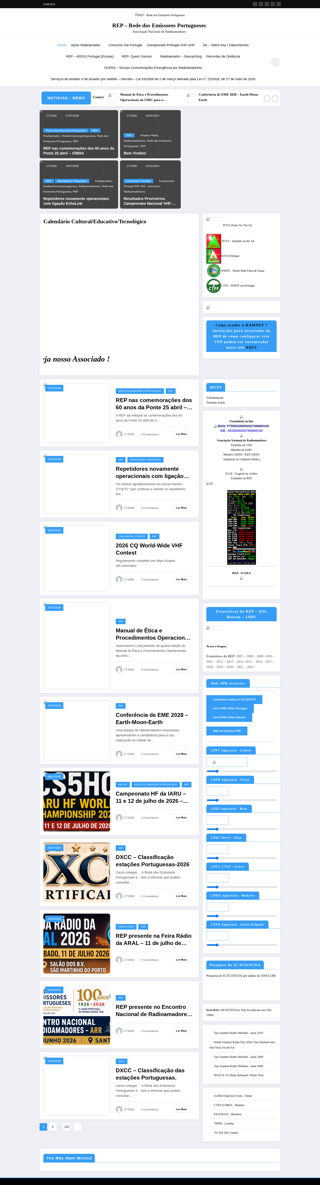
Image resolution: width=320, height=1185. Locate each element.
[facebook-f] (255, 4)
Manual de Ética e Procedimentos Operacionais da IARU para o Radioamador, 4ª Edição (104, 98)
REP (95, 130)
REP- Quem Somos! (137, 56)
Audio (236, 761)
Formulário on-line (241, 421)
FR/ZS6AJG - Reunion (227, 1114)
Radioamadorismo (89, 186)
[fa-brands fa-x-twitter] (261, 4)
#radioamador (51, 135)
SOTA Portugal (230, 255)
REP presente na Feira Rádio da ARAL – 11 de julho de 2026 (153, 940)
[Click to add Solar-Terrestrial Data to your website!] (241, 527)
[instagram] (273, 4)
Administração (214, 397)
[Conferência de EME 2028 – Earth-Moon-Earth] (76, 730)
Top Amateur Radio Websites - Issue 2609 (238, 1056)
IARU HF (122, 784)
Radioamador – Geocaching (181, 56)
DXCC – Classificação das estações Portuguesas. (150, 1074)
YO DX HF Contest (226, 1132)
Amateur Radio (149, 135)
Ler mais (181, 433)
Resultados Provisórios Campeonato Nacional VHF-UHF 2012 (148, 201)
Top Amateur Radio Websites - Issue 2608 (238, 1066)
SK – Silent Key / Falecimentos (226, 45)
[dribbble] (267, 4)
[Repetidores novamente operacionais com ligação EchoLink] (76, 483)
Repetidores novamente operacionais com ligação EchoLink (76, 201)
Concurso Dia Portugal (125, 45)
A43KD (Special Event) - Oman (233, 1095)
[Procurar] (263, 62)
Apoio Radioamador (85, 45)
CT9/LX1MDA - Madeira (229, 1105)
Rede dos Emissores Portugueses (66, 130)
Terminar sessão (215, 402)
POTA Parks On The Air (237, 225)
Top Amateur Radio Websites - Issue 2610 (238, 1032)
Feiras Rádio (126, 927)
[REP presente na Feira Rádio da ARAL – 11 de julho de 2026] (76, 943)
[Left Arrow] (267, 99)
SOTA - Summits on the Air (237, 241)
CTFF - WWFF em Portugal (237, 285)
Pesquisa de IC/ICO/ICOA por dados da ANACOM (241, 975)
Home (61, 45)
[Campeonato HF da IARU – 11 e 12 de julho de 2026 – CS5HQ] (76, 801)
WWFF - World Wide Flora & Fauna (242, 270)
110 (66, 1126)
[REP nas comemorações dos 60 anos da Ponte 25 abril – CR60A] (76, 412)
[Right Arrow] (275, 99)
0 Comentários (150, 434)
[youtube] (278, 4)
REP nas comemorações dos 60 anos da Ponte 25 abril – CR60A (78, 150)
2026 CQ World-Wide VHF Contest (149, 549)
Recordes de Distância (223, 56)
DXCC (121, 1061)
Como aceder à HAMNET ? (242, 325)
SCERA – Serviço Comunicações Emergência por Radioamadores (153, 68)
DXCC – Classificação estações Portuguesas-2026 (152, 860)
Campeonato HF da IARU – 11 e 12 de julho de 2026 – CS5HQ (151, 797)
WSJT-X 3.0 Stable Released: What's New (239, 1075)
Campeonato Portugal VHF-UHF (171, 45)
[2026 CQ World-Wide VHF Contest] (76, 557)
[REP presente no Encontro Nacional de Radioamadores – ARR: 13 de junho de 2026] (76, 1014)
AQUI (251, 347)
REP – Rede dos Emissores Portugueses (159, 25)
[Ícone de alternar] (42, 62)
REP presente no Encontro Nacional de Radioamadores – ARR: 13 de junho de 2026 (153, 1011)
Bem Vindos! (135, 153)
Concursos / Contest (138, 180)
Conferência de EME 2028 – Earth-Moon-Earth (188, 97)
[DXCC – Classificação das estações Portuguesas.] (76, 1085)
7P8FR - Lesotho (224, 1123)
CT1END (51, 115)
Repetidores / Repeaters (72, 180)
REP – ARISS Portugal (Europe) (90, 56)
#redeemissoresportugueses (78, 135)
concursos (154, 186)
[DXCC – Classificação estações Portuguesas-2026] (76, 872)
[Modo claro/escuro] (275, 62)
